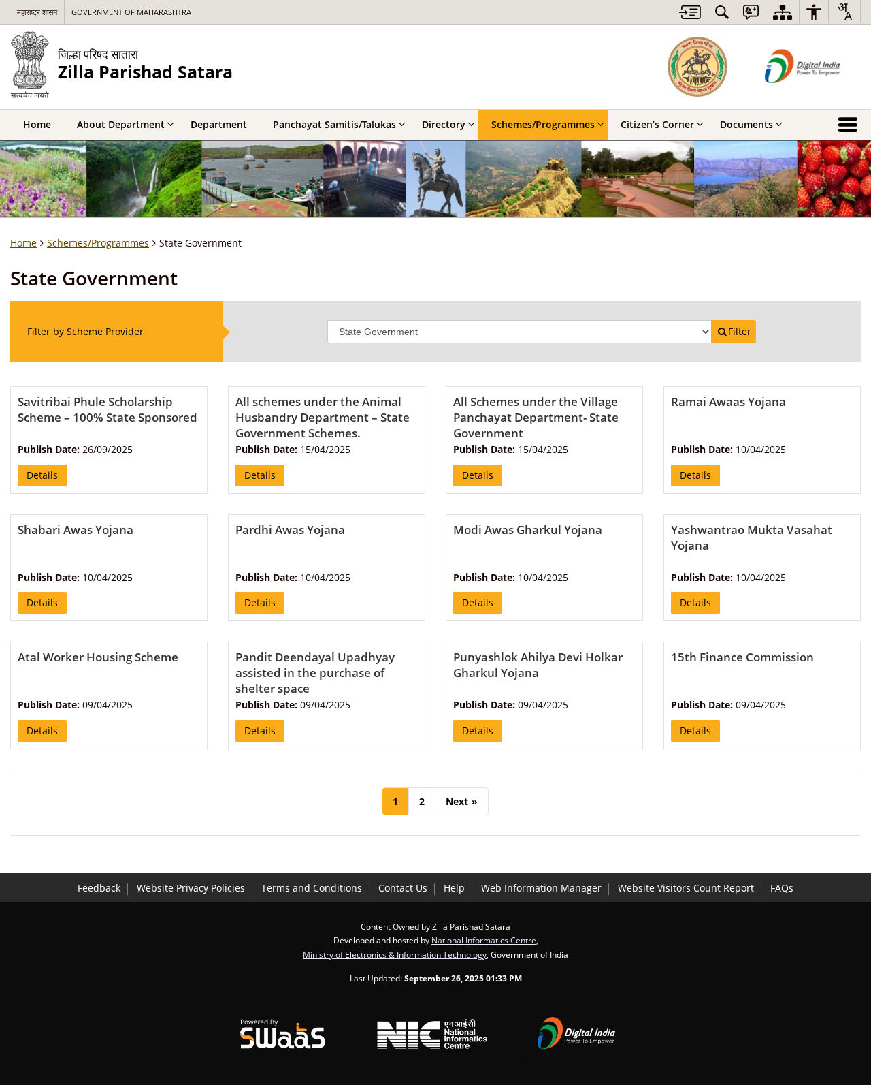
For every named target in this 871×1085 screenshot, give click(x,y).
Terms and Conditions (311, 887)
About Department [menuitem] (121, 124)
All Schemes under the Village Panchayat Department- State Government (536, 417)
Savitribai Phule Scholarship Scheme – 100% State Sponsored (107, 409)
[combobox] (844, 11)
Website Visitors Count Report (686, 887)
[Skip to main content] (690, 12)
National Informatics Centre (483, 939)
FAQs (781, 887)
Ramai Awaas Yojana (728, 401)
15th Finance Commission (742, 657)
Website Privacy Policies (191, 887)
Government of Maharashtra (131, 12)
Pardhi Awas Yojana (290, 529)
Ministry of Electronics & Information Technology (395, 954)
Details (42, 475)
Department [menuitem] (219, 124)
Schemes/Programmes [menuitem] (543, 124)
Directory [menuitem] (443, 124)
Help (454, 887)
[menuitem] (722, 12)
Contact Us (402, 887)
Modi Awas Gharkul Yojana (527, 529)
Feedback (99, 887)
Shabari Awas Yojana (75, 529)
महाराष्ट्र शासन (37, 12)
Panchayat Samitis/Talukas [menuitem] (334, 124)
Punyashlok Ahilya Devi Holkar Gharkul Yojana (538, 664)
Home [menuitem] (37, 124)
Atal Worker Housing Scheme (98, 657)
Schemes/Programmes (98, 242)
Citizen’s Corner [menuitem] (657, 124)
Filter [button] (739, 331)
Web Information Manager (541, 887)
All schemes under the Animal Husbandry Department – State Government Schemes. (322, 417)
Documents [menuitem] (746, 124)
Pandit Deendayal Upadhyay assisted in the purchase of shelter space (315, 672)
